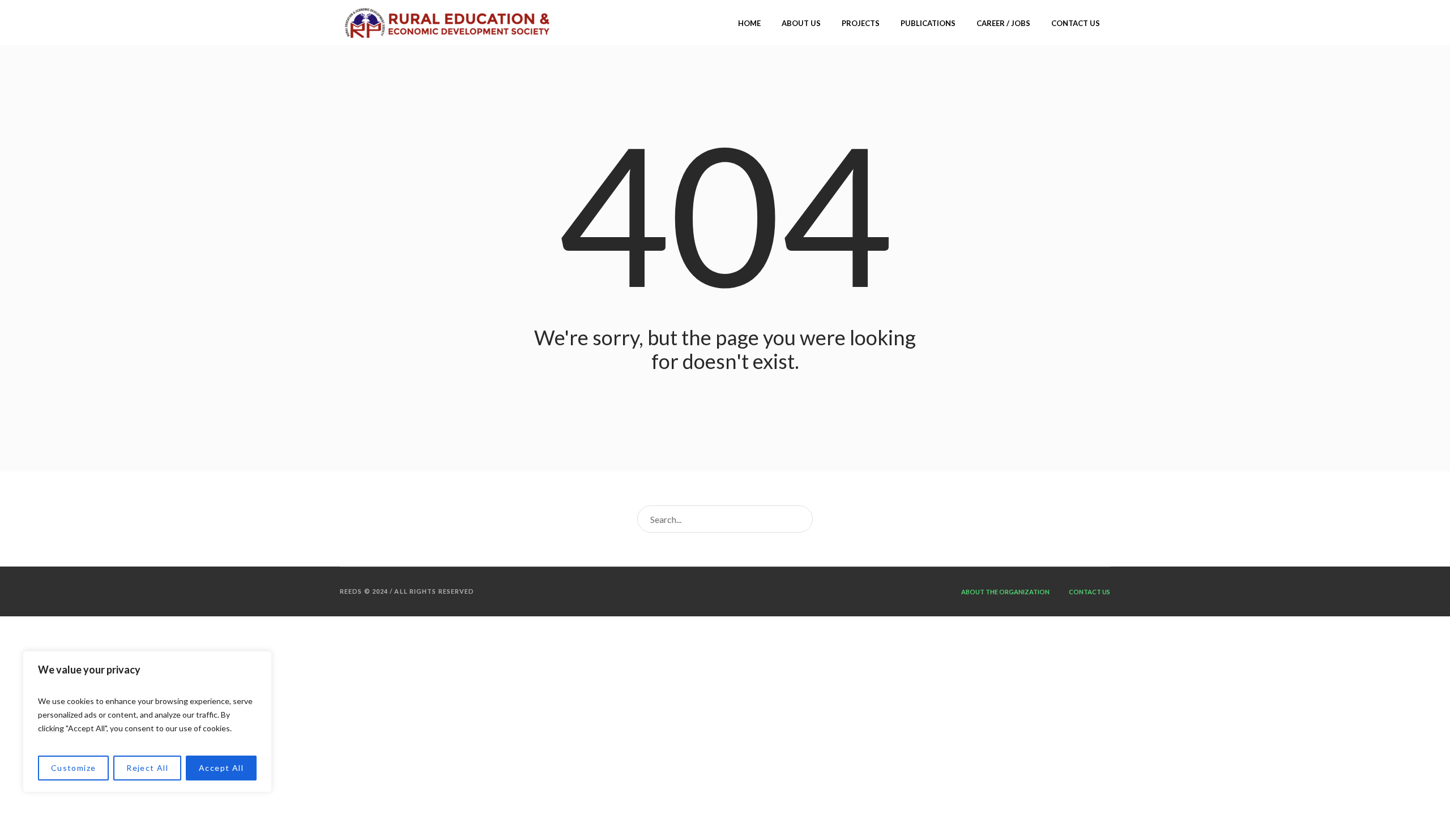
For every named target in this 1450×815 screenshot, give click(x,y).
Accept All (221, 768)
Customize (73, 768)
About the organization (1005, 591)
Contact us (1089, 591)
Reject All (147, 768)
